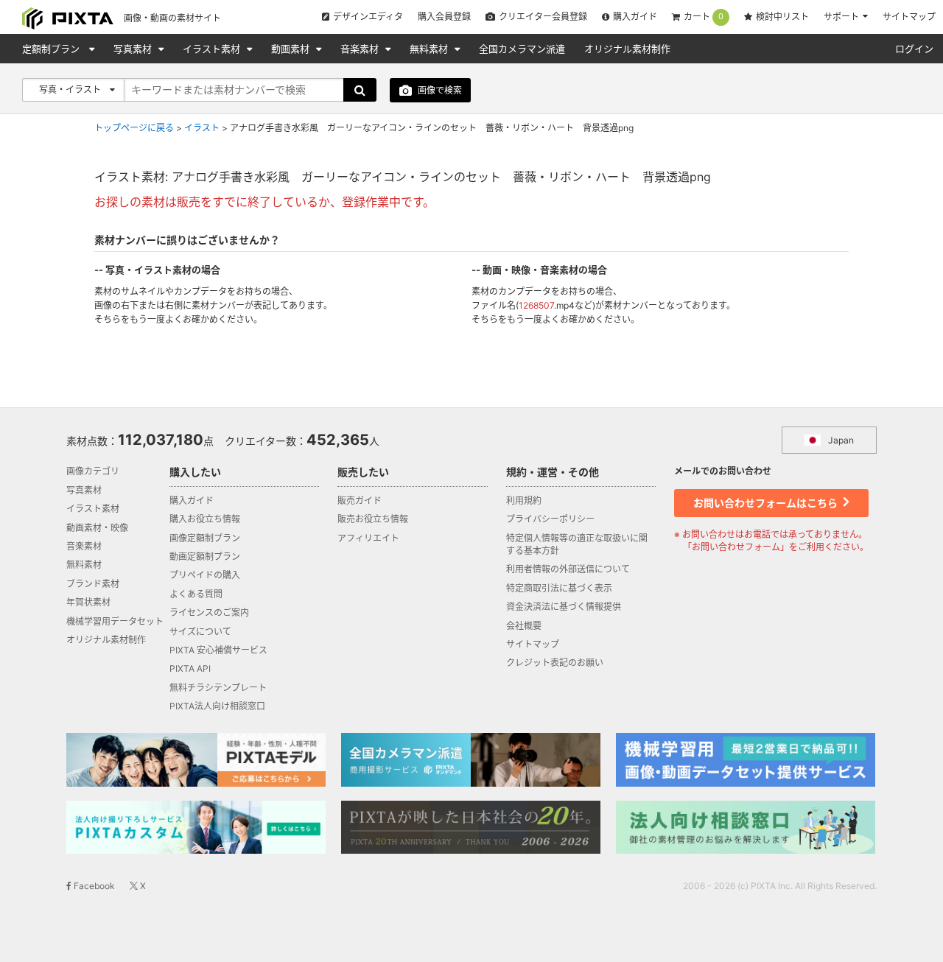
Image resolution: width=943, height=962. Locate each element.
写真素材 (134, 49)
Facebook (93, 885)
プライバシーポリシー (550, 518)
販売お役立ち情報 (372, 518)
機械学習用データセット (115, 621)
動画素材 (291, 49)
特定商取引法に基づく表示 (559, 588)
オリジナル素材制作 (627, 49)
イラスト (202, 127)
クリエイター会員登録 (543, 16)
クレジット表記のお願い (554, 662)
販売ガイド (359, 500)
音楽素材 (361, 49)
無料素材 (430, 49)
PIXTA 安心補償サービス (218, 650)
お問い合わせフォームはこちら (766, 502)
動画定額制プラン (204, 556)
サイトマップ (909, 16)
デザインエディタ (368, 16)
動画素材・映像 (97, 527)
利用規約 (523, 500)
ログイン (914, 49)
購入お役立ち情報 (204, 518)
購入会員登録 (444, 16)
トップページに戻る (134, 127)
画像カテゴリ (92, 471)
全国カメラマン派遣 (522, 49)
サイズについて (200, 631)
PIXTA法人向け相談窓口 (217, 706)
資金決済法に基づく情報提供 (563, 606)
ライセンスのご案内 (209, 612)
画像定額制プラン (204, 538)
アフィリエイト (368, 538)
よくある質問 (195, 594)
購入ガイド (635, 16)
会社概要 (523, 625)
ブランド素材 (92, 583)
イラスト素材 (213, 49)
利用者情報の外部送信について (568, 569)
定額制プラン (52, 49)
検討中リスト (782, 16)
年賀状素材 (88, 602)
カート (703, 17)
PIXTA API (190, 668)
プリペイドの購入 (204, 574)
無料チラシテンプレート (218, 687)
